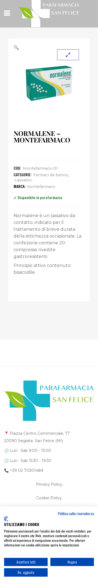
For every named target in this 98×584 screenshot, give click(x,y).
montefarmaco (40, 186)
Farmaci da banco (50, 174)
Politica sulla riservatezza (76, 513)
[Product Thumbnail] (68, 54)
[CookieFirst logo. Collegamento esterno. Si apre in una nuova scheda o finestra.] (6, 518)
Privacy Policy (49, 484)
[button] (49, 47)
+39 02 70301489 (26, 470)
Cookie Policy (49, 497)
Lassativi (23, 180)
